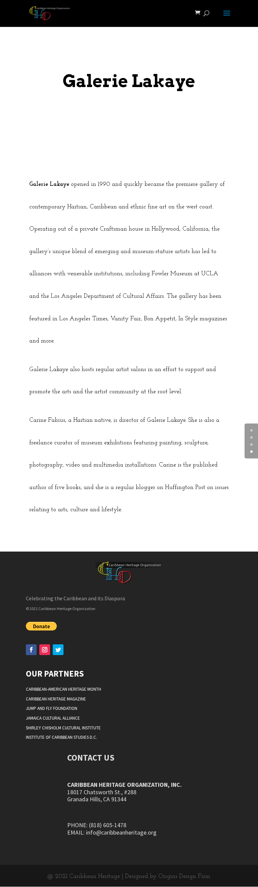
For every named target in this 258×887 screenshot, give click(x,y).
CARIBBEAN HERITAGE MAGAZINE (56, 699)
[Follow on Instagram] (44, 649)
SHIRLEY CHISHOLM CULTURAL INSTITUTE (63, 728)
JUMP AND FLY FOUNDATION (51, 708)
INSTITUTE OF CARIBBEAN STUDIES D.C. (61, 737)
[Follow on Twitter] (58, 649)
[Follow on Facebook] (31, 649)
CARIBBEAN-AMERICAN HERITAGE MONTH (63, 689)
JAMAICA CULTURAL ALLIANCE (53, 718)
